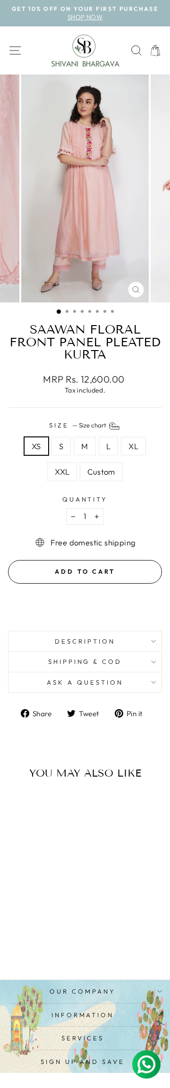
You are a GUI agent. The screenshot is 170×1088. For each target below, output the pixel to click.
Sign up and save (83, 1061)
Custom (101, 472)
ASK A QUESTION (85, 682)
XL (133, 446)
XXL (62, 472)
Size (78, 425)
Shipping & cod (85, 661)
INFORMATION (82, 1015)
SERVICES (82, 1038)
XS (36, 446)
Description (85, 641)
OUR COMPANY (83, 991)
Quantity (85, 499)
